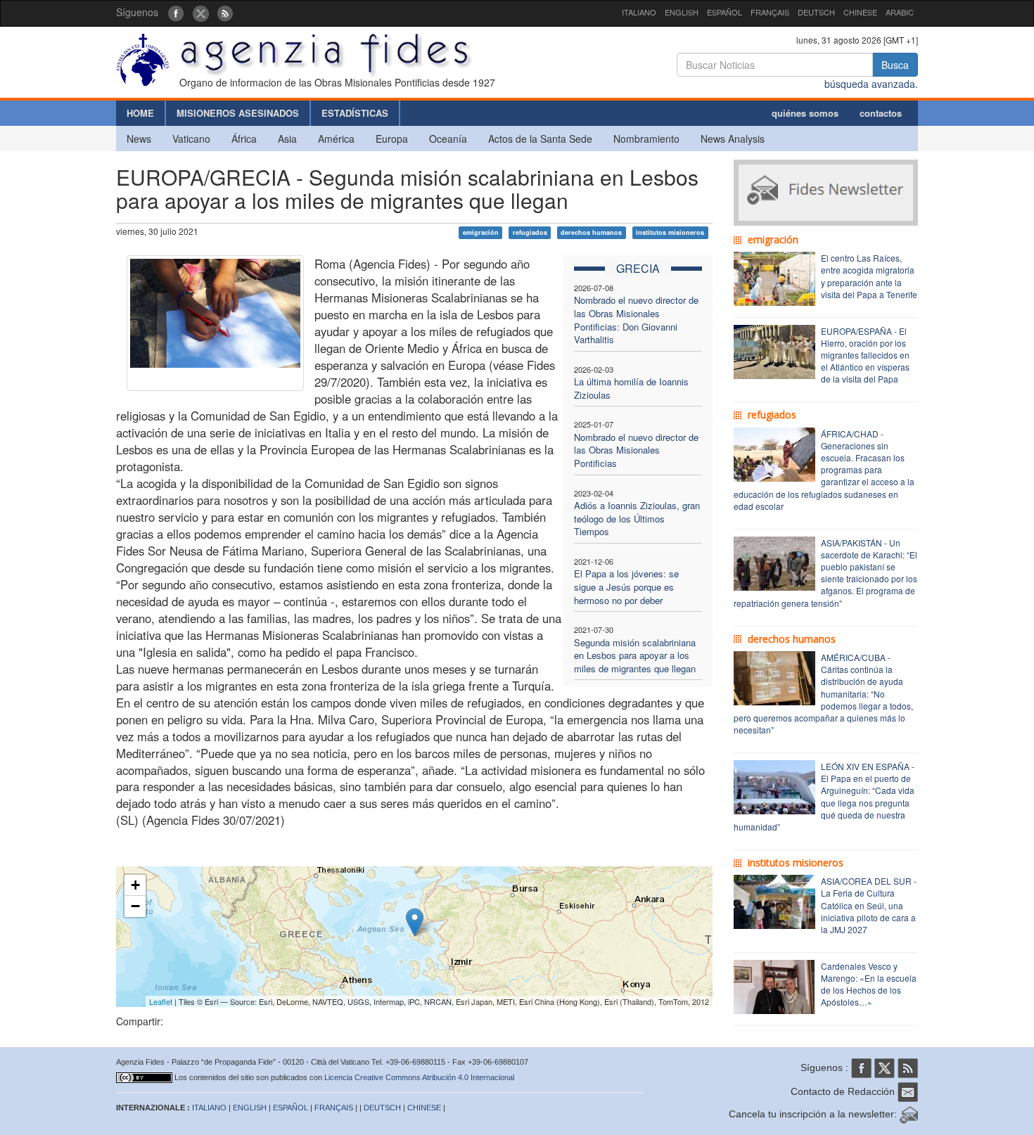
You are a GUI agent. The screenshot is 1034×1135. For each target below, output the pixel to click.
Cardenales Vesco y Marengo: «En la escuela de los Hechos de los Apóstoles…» (869, 984)
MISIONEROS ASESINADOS (238, 113)
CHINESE (860, 12)
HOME (140, 113)
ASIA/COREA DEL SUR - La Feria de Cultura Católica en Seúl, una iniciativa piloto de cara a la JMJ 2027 (869, 905)
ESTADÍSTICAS (354, 113)
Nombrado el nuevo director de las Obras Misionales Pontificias (636, 450)
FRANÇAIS (770, 12)
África (244, 139)
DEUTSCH (816, 12)
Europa (392, 139)
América (336, 139)
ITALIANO (639, 12)
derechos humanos (591, 232)
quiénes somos (805, 113)
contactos (881, 113)
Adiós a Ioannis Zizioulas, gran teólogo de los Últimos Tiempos (637, 518)
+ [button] (135, 885)
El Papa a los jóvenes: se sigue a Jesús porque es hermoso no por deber (626, 586)
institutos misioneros (670, 232)
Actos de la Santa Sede (540, 139)
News (139, 139)
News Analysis (733, 139)
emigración (481, 232)
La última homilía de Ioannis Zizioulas (631, 388)
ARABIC (900, 12)
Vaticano (191, 139)
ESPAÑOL (724, 12)
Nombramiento (646, 139)
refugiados (530, 232)
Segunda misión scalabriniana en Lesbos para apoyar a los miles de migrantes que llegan (635, 655)
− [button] (135, 906)
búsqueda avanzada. (871, 84)
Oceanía (448, 139)
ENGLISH (681, 12)
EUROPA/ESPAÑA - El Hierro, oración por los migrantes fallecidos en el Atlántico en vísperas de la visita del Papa (865, 355)
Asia (287, 139)
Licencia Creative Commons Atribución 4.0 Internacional (419, 1077)
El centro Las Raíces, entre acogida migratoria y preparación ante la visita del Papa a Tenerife (869, 276)
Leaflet (160, 1001)
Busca (895, 65)
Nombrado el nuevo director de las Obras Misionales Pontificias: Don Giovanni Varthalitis (636, 319)
